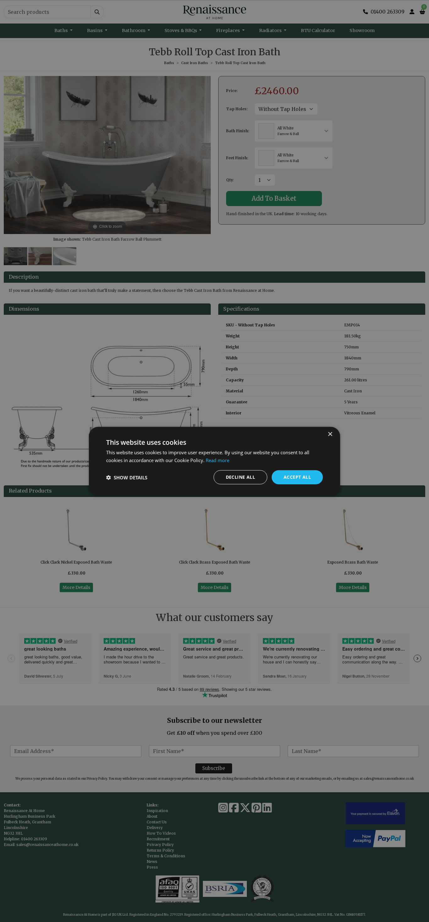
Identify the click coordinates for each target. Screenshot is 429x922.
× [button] (330, 434)
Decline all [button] (240, 477)
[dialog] (214, 461)
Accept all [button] (297, 477)
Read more (217, 460)
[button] (126, 477)
